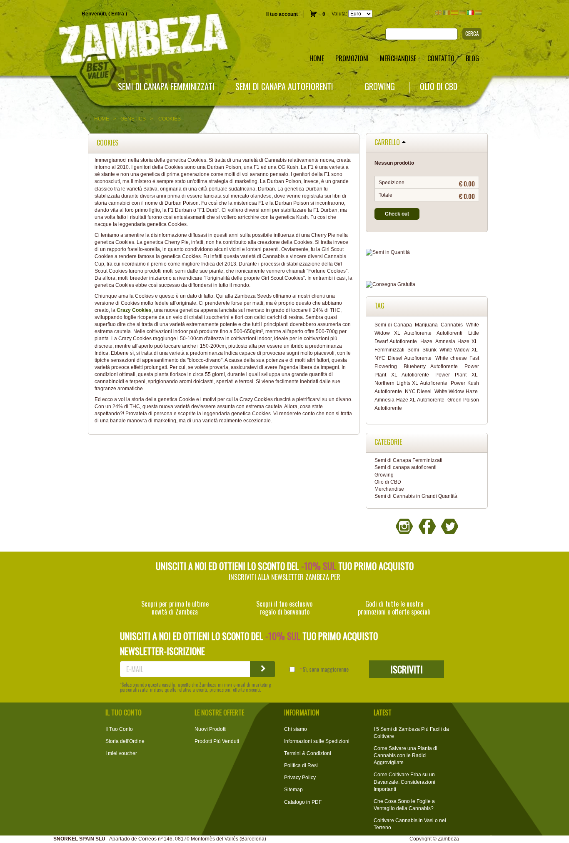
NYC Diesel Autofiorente (403, 358)
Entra (117, 14)
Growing (379, 86)
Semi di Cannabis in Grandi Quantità (415, 496)
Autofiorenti (449, 333)
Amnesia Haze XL (456, 341)
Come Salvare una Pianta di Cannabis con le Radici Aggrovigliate (405, 755)
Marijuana (426, 325)
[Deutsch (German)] (462, 12)
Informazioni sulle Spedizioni (316, 741)
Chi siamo (295, 729)
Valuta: (339, 14)
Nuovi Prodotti (211, 729)
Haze (426, 341)
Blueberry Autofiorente (431, 366)
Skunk (429, 350)
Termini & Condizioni (307, 753)
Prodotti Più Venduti (217, 741)
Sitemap (293, 790)
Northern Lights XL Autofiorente (410, 383)
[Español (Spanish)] (454, 12)
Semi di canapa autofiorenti (284, 86)
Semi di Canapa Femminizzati (166, 86)
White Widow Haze (456, 391)
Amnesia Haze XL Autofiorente (409, 400)
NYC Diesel (418, 391)
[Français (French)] (446, 12)
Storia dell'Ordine (125, 741)
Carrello (387, 142)
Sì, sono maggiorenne (325, 669)
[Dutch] (478, 12)
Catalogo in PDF (303, 802)
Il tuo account (282, 14)
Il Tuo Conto (119, 729)
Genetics (133, 119)
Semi (413, 350)
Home (101, 119)
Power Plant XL (456, 375)
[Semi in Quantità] (427, 252)
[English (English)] (438, 12)
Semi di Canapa (393, 325)
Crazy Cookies (134, 310)
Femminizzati (389, 350)
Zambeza (448, 839)
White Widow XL (458, 350)
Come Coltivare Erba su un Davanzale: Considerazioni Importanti (404, 782)
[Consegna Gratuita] (427, 284)
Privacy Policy (300, 777)
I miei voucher (121, 753)
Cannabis (452, 325)
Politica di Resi (301, 765)
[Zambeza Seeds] (118, 40)
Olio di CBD (438, 86)
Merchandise (389, 489)
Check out (397, 214)
